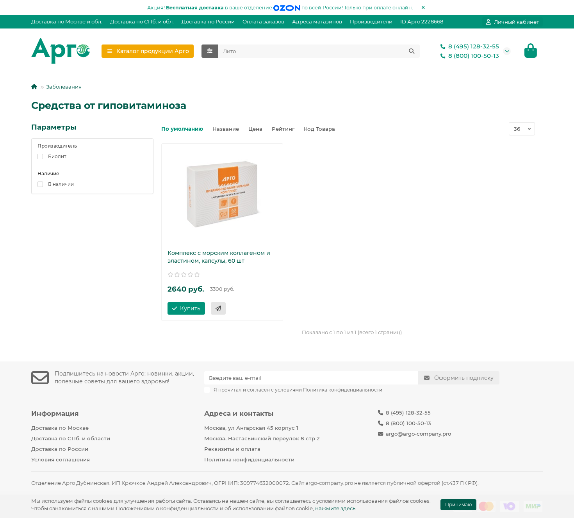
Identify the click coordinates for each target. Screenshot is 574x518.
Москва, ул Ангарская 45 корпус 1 (251, 428)
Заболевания (64, 87)
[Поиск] (411, 51)
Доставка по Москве (60, 428)
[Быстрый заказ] (218, 308)
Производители (371, 21)
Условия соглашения (60, 459)
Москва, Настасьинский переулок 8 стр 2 (262, 438)
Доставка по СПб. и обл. (142, 21)
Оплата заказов (263, 21)
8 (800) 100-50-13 (473, 55)
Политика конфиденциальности (249, 459)
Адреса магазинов (317, 21)
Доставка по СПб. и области (70, 438)
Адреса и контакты (238, 413)
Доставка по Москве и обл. (66, 21)
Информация (55, 413)
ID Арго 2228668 (421, 21)
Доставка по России (208, 21)
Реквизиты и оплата (232, 449)
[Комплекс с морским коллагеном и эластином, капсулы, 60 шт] (222, 194)
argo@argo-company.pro (418, 434)
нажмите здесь (335, 508)
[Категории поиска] (209, 51)
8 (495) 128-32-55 (473, 46)
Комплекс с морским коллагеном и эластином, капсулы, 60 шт (219, 256)
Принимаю (458, 504)
